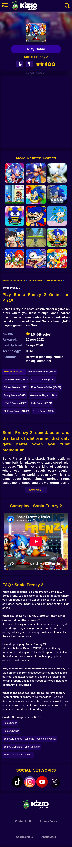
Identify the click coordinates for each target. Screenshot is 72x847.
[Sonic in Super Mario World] (14, 194)
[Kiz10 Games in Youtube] (42, 782)
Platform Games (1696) (16, 411)
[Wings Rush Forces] (14, 216)
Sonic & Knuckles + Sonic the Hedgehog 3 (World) (30, 739)
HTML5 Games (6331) (15, 403)
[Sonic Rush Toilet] (57, 216)
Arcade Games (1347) (16, 379)
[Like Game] (19, 64)
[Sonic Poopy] (36, 258)
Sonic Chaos (10, 723)
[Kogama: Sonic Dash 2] (36, 237)
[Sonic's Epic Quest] (14, 173)
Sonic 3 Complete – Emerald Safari (22, 746)
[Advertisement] (36, 112)
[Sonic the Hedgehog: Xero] (36, 194)
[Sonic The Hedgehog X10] (36, 173)
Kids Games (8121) (41, 403)
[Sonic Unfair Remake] (36, 216)
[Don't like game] (29, 64)
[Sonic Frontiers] (57, 194)
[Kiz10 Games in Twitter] (54, 782)
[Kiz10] (31, 6)
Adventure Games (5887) (42, 371)
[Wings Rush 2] (57, 237)
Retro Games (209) (43, 411)
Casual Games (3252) (43, 379)
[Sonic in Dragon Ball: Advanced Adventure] (14, 237)
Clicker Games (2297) (15, 387)
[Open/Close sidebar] (5, 6)
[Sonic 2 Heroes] (57, 258)
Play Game (36, 49)
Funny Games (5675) (15, 395)
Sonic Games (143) (14, 371)
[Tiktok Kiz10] (17, 782)
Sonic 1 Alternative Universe (18, 754)
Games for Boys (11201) (43, 395)
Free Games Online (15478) (46, 387)
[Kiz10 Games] (36, 804)
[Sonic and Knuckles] (14, 258)
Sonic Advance (11, 731)
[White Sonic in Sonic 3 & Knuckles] (57, 173)
